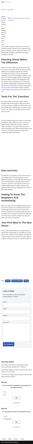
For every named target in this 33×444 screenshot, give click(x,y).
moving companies (17, 280)
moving (8, 280)
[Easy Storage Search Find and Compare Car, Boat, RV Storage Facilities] (6, 2)
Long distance (8, 419)
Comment (6, 322)
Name (5, 302)
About (10, 439)
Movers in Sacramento (12, 89)
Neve (2, 442)
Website (5, 315)
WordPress (15, 442)
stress (26, 280)
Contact (4, 439)
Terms (22, 439)
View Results (16, 402)
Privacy (16, 439)
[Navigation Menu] (30, 2)
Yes (5, 392)
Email (5, 308)
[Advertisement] (16, 152)
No (5, 394)
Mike (4, 9)
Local (5, 416)
